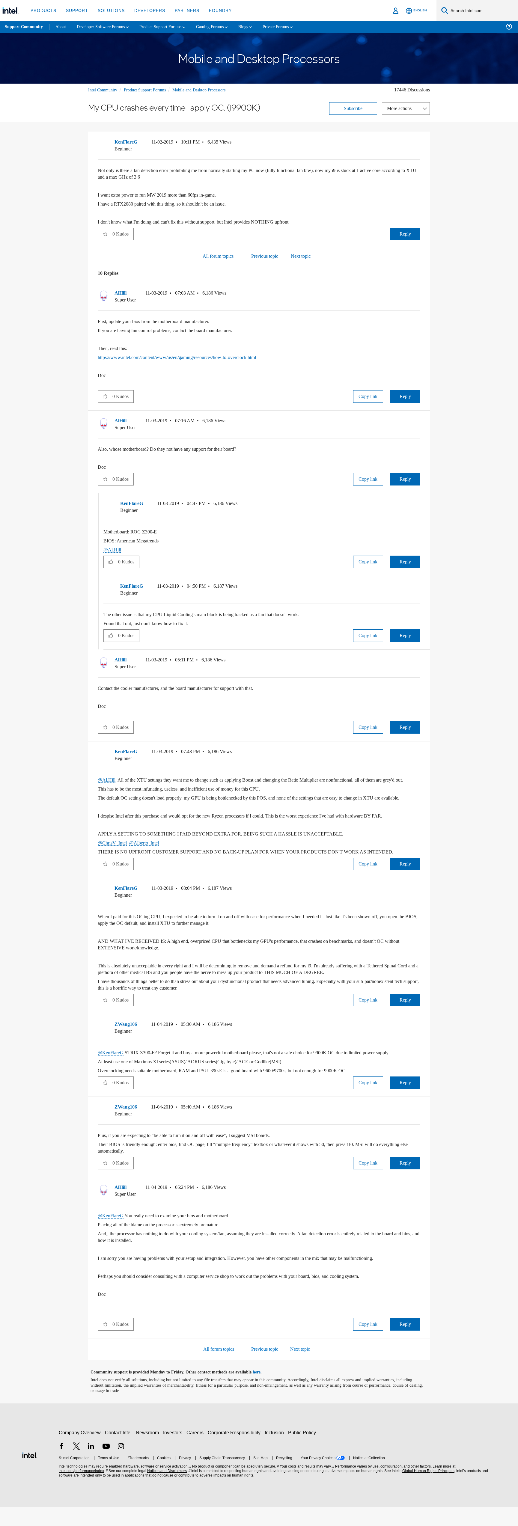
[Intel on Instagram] (121, 1465)
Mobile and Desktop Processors (208, 89)
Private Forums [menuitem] (291, 27)
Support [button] (75, 10)
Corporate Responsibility (235, 1451)
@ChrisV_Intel (113, 855)
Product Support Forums (149, 89)
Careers (196, 1451)
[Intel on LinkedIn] (91, 1465)
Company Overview (80, 1451)
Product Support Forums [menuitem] (169, 27)
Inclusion (275, 1451)
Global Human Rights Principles (427, 1490)
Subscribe (353, 107)
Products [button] (43, 10)
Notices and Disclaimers (166, 1490)
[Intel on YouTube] (106, 1465)
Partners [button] (180, 10)
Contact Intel (119, 1451)
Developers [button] (145, 10)
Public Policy (303, 1451)
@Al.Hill (111, 549)
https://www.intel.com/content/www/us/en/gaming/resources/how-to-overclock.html (189, 356)
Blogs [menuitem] (257, 27)
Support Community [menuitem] (24, 27)
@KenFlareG (111, 1065)
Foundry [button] (213, 10)
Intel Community (103, 89)
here (262, 1391)
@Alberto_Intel (147, 855)
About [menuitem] (62, 27)
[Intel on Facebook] (61, 1465)
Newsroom (148, 1451)
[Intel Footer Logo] (29, 1473)
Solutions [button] (108, 10)
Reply (405, 233)
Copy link (368, 395)
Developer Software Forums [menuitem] (105, 27)
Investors (174, 1451)
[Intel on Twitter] (76, 1465)
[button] (418, 143)
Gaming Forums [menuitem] (222, 27)
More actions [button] (401, 107)
